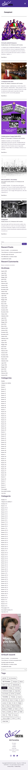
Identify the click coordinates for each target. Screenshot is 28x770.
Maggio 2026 (4, 277)
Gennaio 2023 (4, 352)
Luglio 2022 (3, 362)
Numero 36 (3, 446)
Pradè (3, 711)
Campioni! (4, 219)
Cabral (3, 684)
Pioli (21, 708)
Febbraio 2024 (4, 328)
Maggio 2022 (4, 367)
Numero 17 (3, 403)
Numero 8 (3, 485)
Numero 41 (3, 458)
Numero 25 (3, 421)
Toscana (15, 715)
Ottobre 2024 (4, 314)
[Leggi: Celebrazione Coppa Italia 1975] (14, 117)
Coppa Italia (17, 690)
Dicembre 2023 (4, 332)
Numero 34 (3, 442)
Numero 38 (3, 83)
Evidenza (3, 385)
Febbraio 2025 (4, 305)
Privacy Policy (11, 766)
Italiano (16, 700)
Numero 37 (3, 138)
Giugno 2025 (4, 297)
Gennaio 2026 (4, 285)
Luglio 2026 (3, 273)
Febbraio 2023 (4, 350)
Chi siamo (14, 743)
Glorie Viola (4, 700)
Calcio (8, 684)
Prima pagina (9, 138)
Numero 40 (3, 456)
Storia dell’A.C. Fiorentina (9, 179)
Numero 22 (3, 415)
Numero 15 (3, 399)
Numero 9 (3, 487)
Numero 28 (3, 428)
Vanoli (13, 718)
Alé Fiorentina (6, 681)
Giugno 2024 (4, 320)
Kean (10, 703)
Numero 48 (7, 44)
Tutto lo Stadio (6, 718)
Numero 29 (3, 430)
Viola (18, 718)
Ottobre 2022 (4, 358)
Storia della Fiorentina (6, 181)
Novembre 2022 (4, 356)
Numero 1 (3, 387)
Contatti (14, 744)
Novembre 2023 (4, 334)
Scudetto (9, 711)
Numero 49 (3, 474)
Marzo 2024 (4, 326)
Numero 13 (3, 395)
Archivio (14, 751)
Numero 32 (3, 438)
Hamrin (11, 700)
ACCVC (4, 678)
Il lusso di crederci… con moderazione (9, 250)
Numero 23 (3, 417)
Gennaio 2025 (4, 307)
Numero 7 (3, 483)
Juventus (4, 703)
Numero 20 (3, 411)
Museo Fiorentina (16, 706)
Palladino (10, 708)
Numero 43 (3, 462)
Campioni (4, 687)
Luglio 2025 (3, 295)
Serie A (15, 711)
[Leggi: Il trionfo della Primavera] (14, 29)
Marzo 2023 (3, 348)
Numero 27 (3, 426)
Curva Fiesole (5, 693)
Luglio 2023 (3, 340)
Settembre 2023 (4, 338)
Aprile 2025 (3, 301)
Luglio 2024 (3, 318)
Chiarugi (10, 687)
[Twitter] (17, 756)
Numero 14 (3, 397)
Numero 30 (3, 434)
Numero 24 (7, 221)
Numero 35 (3, 444)
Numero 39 (3, 452)
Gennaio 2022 (4, 375)
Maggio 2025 (4, 299)
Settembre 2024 (4, 316)
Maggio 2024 (4, 322)
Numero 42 (3, 460)
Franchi (19, 697)
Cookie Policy (18, 766)
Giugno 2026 (4, 275)
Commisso (17, 687)
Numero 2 (3, 409)
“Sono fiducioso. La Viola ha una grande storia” (11, 252)
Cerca (2, 241)
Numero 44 (3, 464)
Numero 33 (3, 440)
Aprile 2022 (3, 369)
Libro (14, 703)
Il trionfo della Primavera (9, 43)
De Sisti (12, 693)
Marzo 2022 (3, 371)
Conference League (7, 690)
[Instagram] (11, 756)
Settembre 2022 (4, 360)
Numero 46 (3, 468)
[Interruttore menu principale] (25, 3)
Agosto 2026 (4, 271)
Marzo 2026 (4, 281)
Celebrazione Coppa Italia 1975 (11, 136)
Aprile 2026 (3, 279)
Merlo (3, 705)
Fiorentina (5, 697)
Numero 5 (3, 476)
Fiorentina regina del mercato (7, 254)
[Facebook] (14, 756)
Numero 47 (3, 470)
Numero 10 (3, 389)
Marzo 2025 (3, 303)
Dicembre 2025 (4, 287)
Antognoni (15, 681)
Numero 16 (3, 401)
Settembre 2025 (4, 293)
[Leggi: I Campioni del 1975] (14, 70)
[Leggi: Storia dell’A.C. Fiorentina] (14, 167)
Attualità (3, 44)
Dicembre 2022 (4, 354)
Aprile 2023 (3, 346)
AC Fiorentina (12, 678)
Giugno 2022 (4, 365)
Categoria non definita (6, 383)
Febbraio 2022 (4, 373)
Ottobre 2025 (4, 291)
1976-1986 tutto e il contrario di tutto (9, 256)
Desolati (18, 693)
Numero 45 (3, 466)
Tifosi (9, 715)
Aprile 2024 (3, 324)
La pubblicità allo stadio (6, 258)
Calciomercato (16, 684)
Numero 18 (3, 405)
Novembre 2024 (4, 311)
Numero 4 (3, 454)
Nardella (4, 708)
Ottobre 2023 (4, 336)
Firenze (13, 697)
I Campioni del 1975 (7, 81)
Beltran (21, 681)
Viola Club (3, 493)
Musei (8, 705)
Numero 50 (3, 479)
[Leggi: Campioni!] (14, 208)
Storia (3, 715)
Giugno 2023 (4, 342)
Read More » (4, 57)
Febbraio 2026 (4, 283)
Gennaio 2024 (4, 330)
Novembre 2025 (4, 289)
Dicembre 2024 (4, 309)
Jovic (22, 700)
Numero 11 (3, 391)
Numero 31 (13, 181)
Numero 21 (3, 413)
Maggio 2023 (4, 344)
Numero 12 (3, 393)
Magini (19, 703)
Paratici (16, 708)
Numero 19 (3, 407)
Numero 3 (3, 432)
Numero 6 (3, 481)
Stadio (21, 711)
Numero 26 (3, 423)
